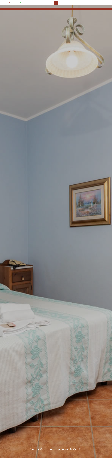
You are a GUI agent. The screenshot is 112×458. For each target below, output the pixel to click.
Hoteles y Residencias (31, 8)
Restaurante (46, 8)
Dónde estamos (81, 8)
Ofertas (60, 8)
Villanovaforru (67, 8)
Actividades (74, 8)
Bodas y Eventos (53, 8)
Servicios (40, 8)
